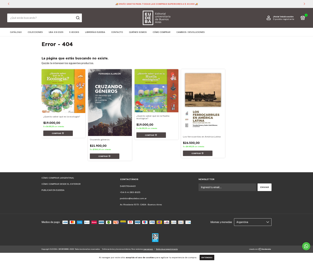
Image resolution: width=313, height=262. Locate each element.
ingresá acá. (148, 249)
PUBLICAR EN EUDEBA (52, 190)
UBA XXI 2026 (56, 32)
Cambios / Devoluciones (190, 32)
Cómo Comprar (161, 32)
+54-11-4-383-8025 (130, 192)
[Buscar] (78, 18)
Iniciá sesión (286, 16)
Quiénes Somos (138, 32)
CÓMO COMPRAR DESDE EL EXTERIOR (61, 184)
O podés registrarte (283, 19)
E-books (74, 32)
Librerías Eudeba (95, 32)
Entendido (206, 257)
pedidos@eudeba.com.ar (133, 198)
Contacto (117, 32)
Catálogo (16, 32)
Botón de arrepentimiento (167, 249)
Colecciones (35, 32)
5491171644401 (128, 186)
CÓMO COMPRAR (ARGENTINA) (57, 178)
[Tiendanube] (260, 249)
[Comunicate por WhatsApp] (306, 246)
